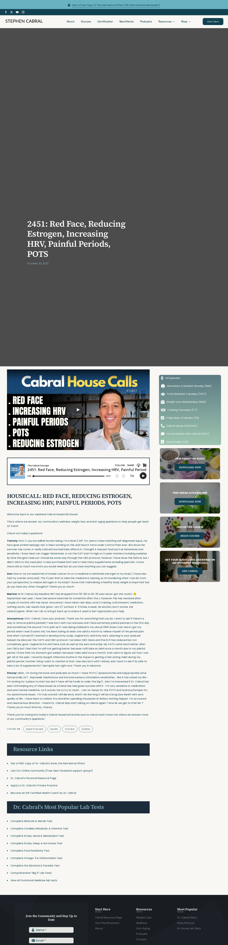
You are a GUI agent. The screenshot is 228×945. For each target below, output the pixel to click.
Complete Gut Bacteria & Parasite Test (35, 865)
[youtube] (17, 12)
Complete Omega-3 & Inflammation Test (37, 858)
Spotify (54, 729)
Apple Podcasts (34, 729)
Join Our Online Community (28, 770)
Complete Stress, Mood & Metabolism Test (37, 836)
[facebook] (6, 12)
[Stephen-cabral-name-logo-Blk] (24, 20)
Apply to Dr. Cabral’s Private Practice (34, 785)
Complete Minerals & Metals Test (31, 821)
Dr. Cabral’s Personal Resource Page (33, 778)
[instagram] (23, 12)
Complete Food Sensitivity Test (30, 850)
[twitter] (11, 12)
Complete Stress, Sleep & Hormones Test (36, 843)
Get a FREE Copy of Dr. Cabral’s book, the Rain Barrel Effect (48, 763)
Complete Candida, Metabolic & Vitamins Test (39, 828)
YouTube (70, 729)
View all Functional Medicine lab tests (34, 880)
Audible (86, 729)
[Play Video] (78, 409)
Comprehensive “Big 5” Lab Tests (31, 873)
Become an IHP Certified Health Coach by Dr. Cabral (43, 793)
